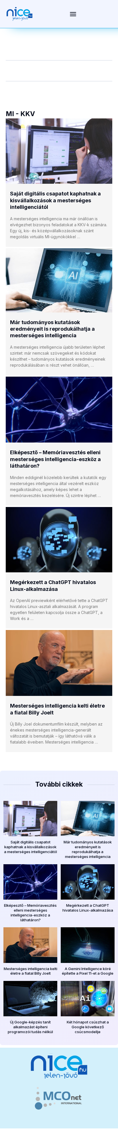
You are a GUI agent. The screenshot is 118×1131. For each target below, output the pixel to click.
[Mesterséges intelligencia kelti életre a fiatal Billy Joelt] (59, 663)
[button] (73, 14)
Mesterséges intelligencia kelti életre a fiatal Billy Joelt (30, 971)
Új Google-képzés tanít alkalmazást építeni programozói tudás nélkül (30, 1027)
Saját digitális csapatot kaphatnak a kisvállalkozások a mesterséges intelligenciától (55, 200)
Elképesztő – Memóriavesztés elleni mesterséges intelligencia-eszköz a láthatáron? (55, 459)
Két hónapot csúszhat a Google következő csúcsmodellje (88, 1027)
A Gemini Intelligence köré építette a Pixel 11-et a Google (87, 971)
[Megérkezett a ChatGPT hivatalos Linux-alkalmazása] (59, 540)
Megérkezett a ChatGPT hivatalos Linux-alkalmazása (87, 907)
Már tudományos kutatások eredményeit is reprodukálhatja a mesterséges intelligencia (52, 329)
